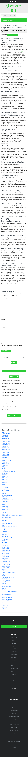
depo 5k (4, 504)
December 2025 (14, 660)
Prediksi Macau (6, 580)
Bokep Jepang (5, 556)
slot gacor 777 (5, 601)
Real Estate (14, 738)
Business (14, 707)
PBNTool (13, 30)
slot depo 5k (5, 473)
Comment (4, 299)
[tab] (12, 10)
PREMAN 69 (5, 545)
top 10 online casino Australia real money (12, 515)
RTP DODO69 (5, 448)
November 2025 (14, 663)
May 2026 (14, 646)
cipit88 (3, 530)
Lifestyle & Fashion (14, 730)
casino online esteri (7, 563)
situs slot (4, 533)
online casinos (5, 571)
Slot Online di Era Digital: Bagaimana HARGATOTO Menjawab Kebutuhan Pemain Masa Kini (13, 383)
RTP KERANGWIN (6, 544)
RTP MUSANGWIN (6, 550)
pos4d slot (4, 607)
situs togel (4, 534)
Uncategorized (14, 753)
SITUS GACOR (5, 487)
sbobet (4, 596)
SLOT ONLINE (5, 553)
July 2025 (14, 674)
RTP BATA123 (5, 435)
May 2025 (14, 679)
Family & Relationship (14, 716)
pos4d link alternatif (7, 522)
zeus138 (4, 588)
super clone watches (7, 574)
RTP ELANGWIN (6, 441)
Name (3, 319)
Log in (14, 691)
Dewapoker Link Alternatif (8, 471)
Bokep (3, 575)
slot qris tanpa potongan (8, 582)
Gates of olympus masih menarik (10, 591)
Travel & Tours (14, 750)
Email (3, 327)
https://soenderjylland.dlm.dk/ (9, 526)
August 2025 (14, 671)
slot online (4, 578)
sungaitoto (5, 474)
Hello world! (20, 419)
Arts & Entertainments (9, 15)
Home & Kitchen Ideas (14, 724)
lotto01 (4, 608)
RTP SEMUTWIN (6, 454)
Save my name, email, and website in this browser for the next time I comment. (12, 346)
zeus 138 (4, 602)
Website (3, 336)
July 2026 (14, 640)
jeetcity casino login (7, 517)
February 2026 (14, 654)
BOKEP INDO (5, 555)
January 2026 (14, 657)
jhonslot (4, 569)
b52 (3, 432)
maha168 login (5, 465)
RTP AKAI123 (5, 437)
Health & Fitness (14, 721)
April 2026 (14, 648)
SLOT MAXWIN (5, 541)
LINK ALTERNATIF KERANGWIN (9, 492)
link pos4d (4, 478)
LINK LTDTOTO (5, 536)
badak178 (4, 531)
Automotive (14, 705)
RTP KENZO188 (6, 452)
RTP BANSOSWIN (6, 433)
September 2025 (14, 668)
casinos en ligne (6, 561)
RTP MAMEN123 (6, 459)
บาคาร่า (4, 593)
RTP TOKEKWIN (6, 449)
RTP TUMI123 (5, 457)
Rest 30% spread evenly (8, 577)
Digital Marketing (14, 710)
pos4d (3, 511)
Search (14, 362)
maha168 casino (6, 463)
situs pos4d (5, 512)
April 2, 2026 (5, 30)
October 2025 (14, 665)
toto (3, 525)
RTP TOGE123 (5, 446)
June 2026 (14, 643)
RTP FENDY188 (5, 456)
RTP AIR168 (5, 451)
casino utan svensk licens (8, 572)
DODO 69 (4, 496)
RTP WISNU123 (6, 440)
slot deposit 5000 (6, 586)
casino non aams (6, 564)
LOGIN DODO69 (6, 547)
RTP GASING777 (6, 443)
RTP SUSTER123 (6, 444)
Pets (14, 736)
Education (14, 713)
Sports (14, 744)
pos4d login (5, 539)
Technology (14, 747)
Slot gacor (4, 470)
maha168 (4, 462)
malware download (7, 537)
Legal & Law (14, 727)
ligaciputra (4, 589)
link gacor (4, 467)
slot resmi (4, 583)
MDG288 (4, 468)
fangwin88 (4, 528)
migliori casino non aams (8, 560)
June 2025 (14, 677)
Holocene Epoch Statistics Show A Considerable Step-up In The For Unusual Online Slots (12, 401)
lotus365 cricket (6, 567)
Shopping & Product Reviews (14, 741)
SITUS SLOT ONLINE (7, 495)
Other (14, 733)
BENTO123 (4, 498)
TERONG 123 (5, 493)
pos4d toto (5, 605)
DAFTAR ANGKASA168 (7, 500)
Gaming (14, 719)
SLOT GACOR (5, 542)
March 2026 (14, 651)
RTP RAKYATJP (5, 438)
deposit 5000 (5, 501)
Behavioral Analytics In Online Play (11, 389)
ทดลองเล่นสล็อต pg (6, 594)
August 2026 (14, 637)
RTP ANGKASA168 (6, 460)
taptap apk (4, 585)
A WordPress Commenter (8, 419)
